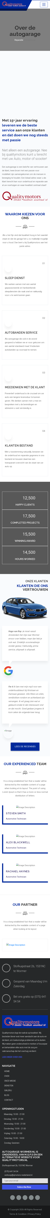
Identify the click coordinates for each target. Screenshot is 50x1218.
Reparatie (19, 40)
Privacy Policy (34, 1214)
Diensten (8, 1085)
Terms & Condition (18, 1214)
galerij (8, 1090)
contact (8, 1100)
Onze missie (10, 1081)
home (7, 1071)
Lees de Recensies (25, 746)
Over (6, 1076)
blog (6, 1095)
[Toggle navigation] (44, 4)
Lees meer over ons (12, 1057)
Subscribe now (24, 1187)
